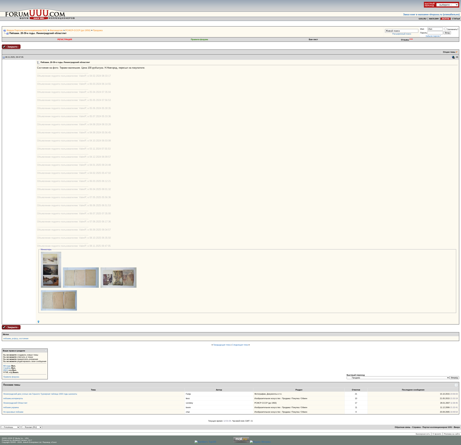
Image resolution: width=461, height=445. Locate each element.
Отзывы (407, 40)
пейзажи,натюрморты (13, 398)
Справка (416, 427)
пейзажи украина (11, 407)
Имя (422, 29)
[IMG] (5, 370)
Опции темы (449, 52)
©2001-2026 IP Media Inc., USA (15, 438)
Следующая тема (240, 345)
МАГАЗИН (434, 19)
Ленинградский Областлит (15, 403)
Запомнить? (452, 29)
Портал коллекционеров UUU (437, 427)
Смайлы (7, 368)
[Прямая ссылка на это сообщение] (453, 57)
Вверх (457, 427)
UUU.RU (423, 19)
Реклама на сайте (452, 434)
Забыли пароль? (433, 36)
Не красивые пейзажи (13, 412)
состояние (23, 338)
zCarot (54, 442)
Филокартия (56, 30)
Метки (6, 334)
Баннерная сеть (423, 434)
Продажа (98, 30)
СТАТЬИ (456, 19)
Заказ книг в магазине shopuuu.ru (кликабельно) (431, 14)
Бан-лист (313, 39)
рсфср (15, 338)
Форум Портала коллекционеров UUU (27, 30)
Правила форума (199, 39)
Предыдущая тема (221, 345)
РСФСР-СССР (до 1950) (77, 30)
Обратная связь (402, 427)
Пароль (423, 33)
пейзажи (7, 338)
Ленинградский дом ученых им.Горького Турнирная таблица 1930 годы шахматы (40, 394)
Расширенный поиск (401, 34)
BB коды (7, 366)
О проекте (436, 434)
